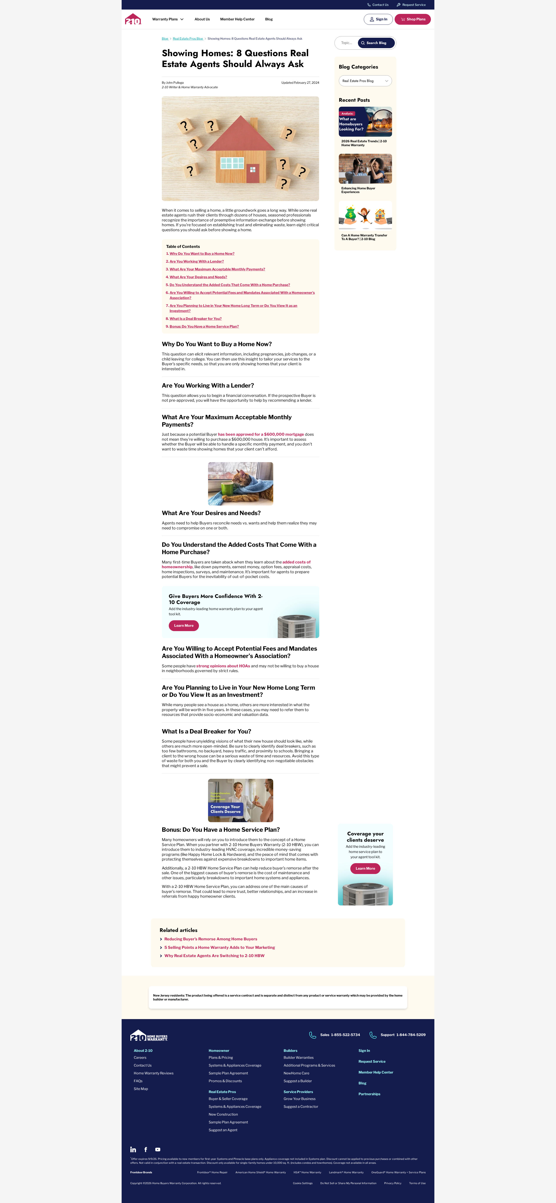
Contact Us (380, 5)
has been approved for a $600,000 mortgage (261, 434)
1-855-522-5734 (345, 1035)
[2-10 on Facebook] (145, 1149)
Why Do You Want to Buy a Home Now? (202, 254)
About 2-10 (143, 1051)
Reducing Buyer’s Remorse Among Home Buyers (210, 939)
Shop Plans (416, 19)
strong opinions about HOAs (223, 666)
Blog (269, 19)
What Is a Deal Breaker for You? (196, 319)
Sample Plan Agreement (228, 1073)
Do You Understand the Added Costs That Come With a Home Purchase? (230, 285)
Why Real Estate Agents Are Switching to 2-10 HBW (214, 955)
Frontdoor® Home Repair (212, 1172)
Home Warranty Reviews (154, 1073)
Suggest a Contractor (301, 1107)
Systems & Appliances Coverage (235, 1065)
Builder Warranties (299, 1058)
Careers (140, 1058)
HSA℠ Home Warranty (307, 1172)
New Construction (223, 1114)
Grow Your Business (300, 1099)
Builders (290, 1051)
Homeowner (219, 1051)
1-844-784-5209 (411, 1035)
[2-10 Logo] (133, 23)
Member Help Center (237, 19)
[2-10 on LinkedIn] (133, 1149)
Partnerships (369, 1094)
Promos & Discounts (225, 1081)
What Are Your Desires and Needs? (198, 277)
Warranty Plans (165, 19)
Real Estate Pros (222, 1092)
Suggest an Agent (223, 1130)
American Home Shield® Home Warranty (260, 1172)
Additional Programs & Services (309, 1065)
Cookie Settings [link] (303, 1183)
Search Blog (376, 42)
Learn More (184, 626)
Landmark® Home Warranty (346, 1172)
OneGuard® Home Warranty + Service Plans (398, 1172)
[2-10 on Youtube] (157, 1149)
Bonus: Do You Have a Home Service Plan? (204, 326)
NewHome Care (296, 1073)
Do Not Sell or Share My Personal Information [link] (348, 1183)
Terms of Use (417, 1183)
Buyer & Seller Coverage (228, 1099)
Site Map (141, 1089)
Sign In (381, 19)
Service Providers (298, 1092)
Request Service (414, 5)
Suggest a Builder (298, 1081)
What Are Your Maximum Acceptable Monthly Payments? (217, 269)
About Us (202, 19)
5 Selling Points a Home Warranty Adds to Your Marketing (219, 947)
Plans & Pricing (221, 1058)
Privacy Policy (392, 1183)
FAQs (138, 1081)
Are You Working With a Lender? (197, 261)
